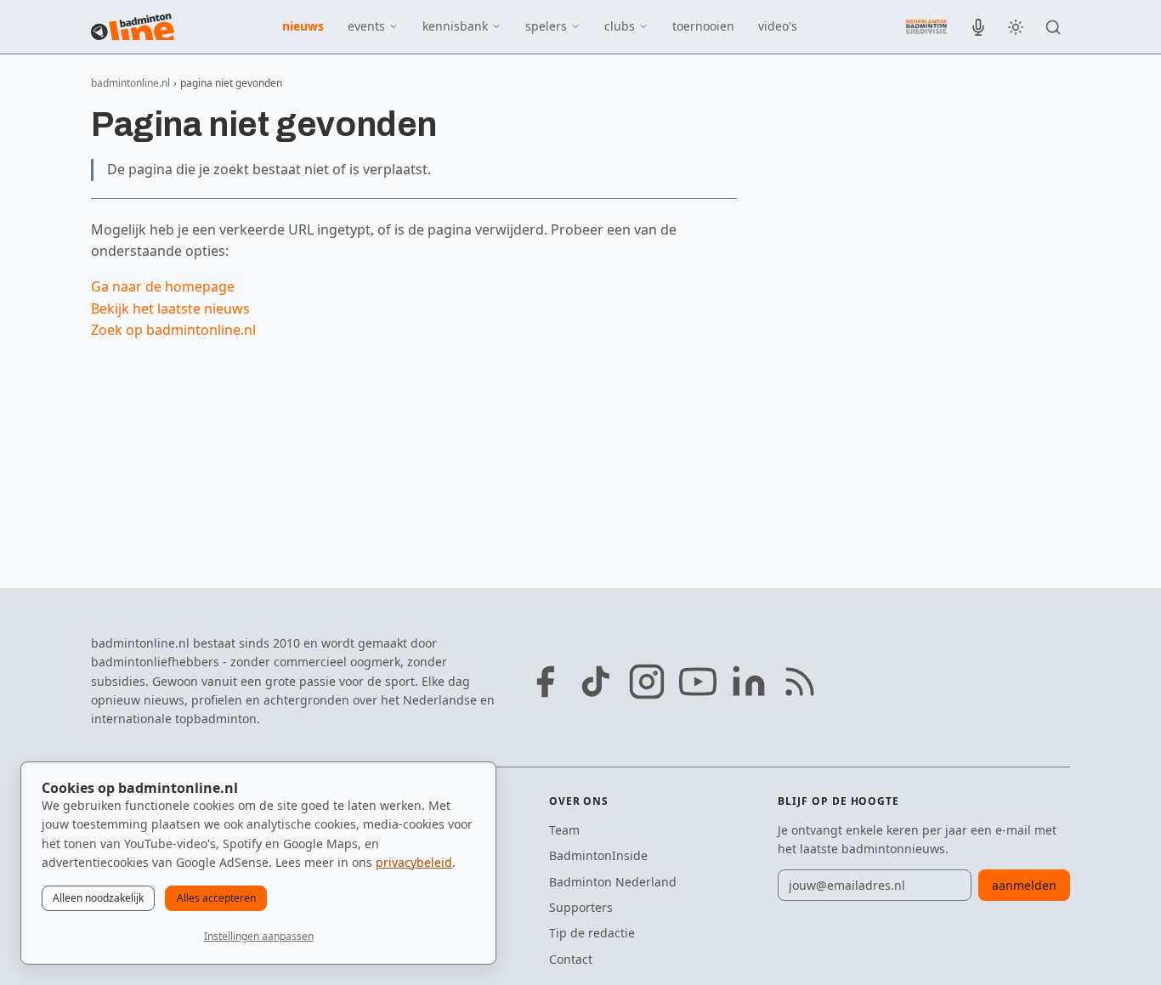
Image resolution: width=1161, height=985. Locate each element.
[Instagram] (646, 681)
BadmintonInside (598, 855)
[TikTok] (595, 681)
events (366, 26)
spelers (546, 26)
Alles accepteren (216, 898)
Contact (570, 959)
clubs (619, 26)
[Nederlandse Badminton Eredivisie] (926, 26)
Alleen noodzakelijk (98, 898)
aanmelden (1024, 885)
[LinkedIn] (748, 681)
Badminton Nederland (613, 882)
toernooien (703, 26)
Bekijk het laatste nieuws (170, 308)
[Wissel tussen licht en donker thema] (1016, 27)
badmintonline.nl (130, 83)
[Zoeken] (1053, 27)
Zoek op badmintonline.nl (173, 329)
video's (777, 26)
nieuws (303, 26)
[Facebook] (545, 681)
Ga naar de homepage (163, 286)
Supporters (581, 907)
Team (564, 830)
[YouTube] (697, 681)
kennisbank (455, 26)
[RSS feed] (799, 681)
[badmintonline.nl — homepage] (132, 27)
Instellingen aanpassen (259, 936)
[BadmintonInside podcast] (978, 27)
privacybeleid (414, 862)
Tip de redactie (592, 933)
